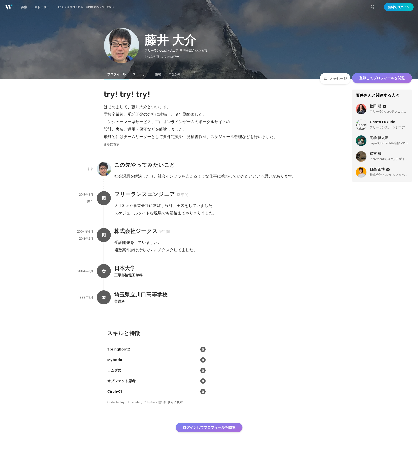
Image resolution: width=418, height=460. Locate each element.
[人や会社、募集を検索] (372, 7)
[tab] (116, 74)
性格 (158, 74)
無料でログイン (398, 7)
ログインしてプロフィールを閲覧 (209, 427)
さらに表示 (111, 144)
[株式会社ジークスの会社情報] (104, 235)
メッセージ (338, 78)
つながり (174, 74)
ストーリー (140, 74)
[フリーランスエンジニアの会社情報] (104, 198)
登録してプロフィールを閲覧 (382, 78)
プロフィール (116, 74)
